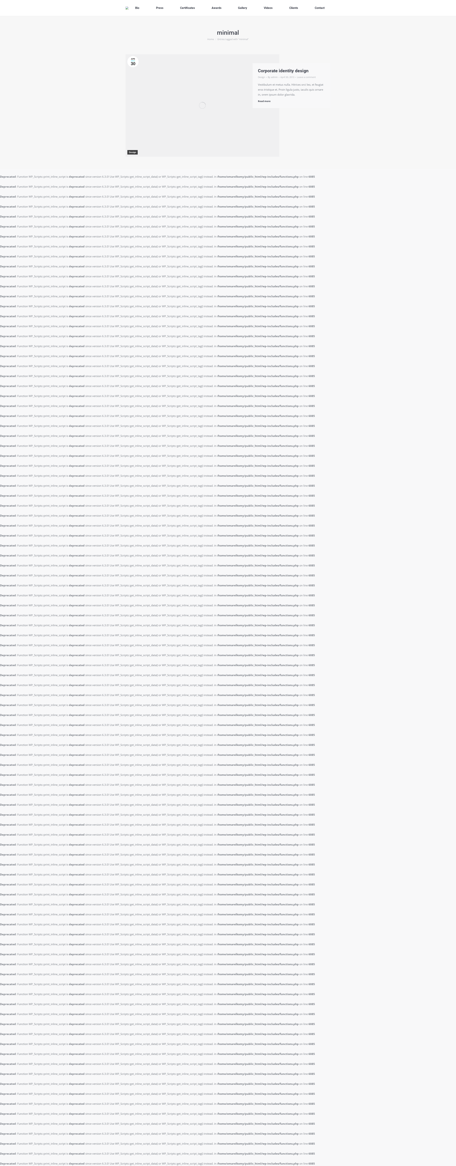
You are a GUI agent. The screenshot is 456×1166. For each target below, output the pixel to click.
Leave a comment (306, 77)
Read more (264, 101)
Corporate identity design (283, 70)
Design (132, 152)
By (273, 77)
